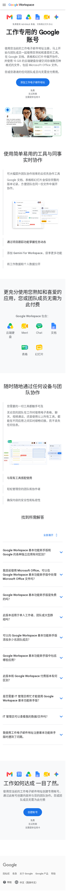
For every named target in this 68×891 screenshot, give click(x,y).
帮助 (53, 880)
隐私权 (6, 880)
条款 (14, 880)
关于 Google (26, 880)
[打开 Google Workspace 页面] (21, 5)
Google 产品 (41, 880)
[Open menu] (4, 5)
